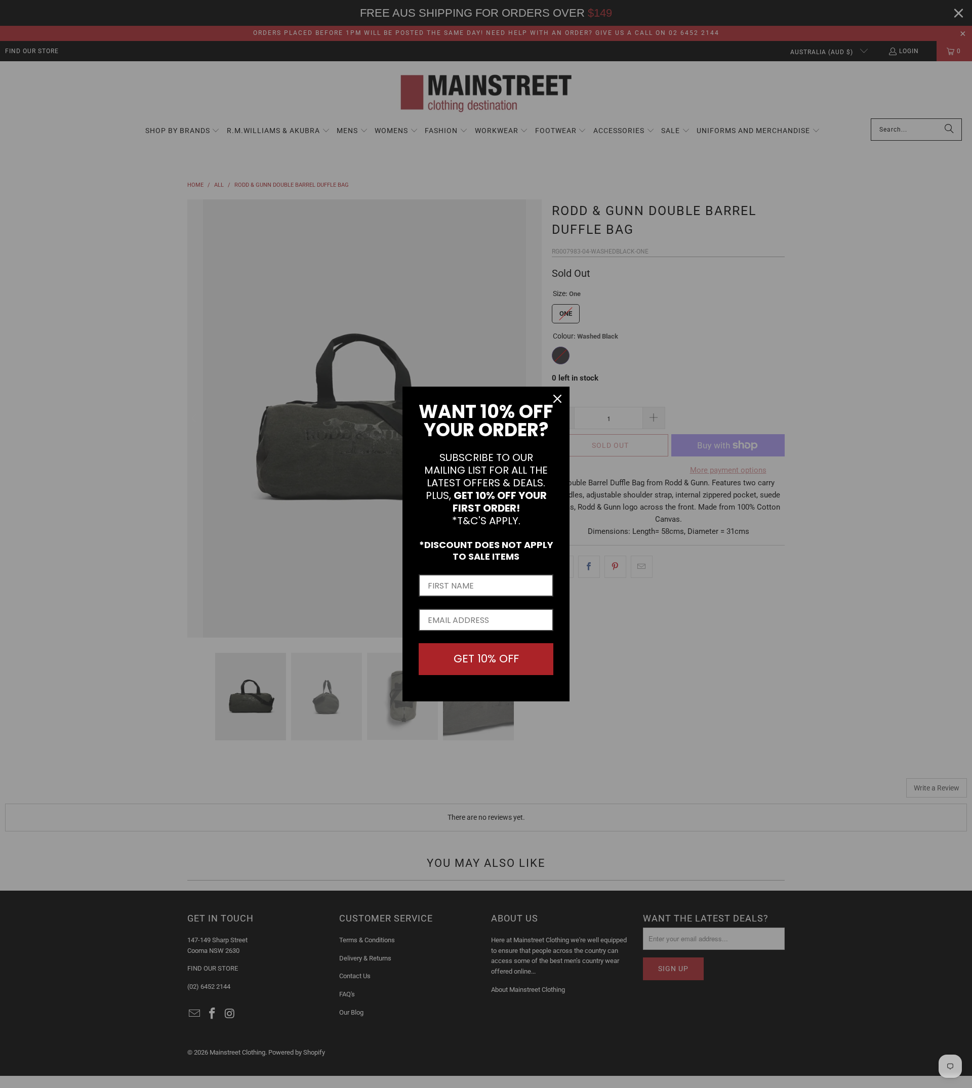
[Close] (557, 399)
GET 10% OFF (486, 658)
